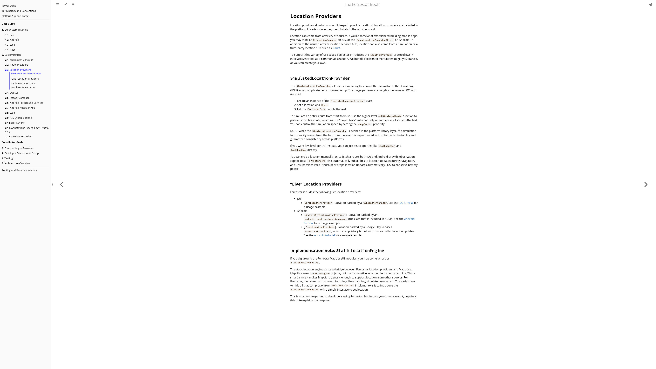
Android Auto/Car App (20, 107)
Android (12, 39)
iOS (9, 34)
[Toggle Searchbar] (73, 4)
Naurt (336, 48)
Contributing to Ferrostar (17, 148)
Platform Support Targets (16, 16)
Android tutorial (324, 235)
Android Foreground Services (24, 102)
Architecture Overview (16, 163)
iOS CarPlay (14, 123)
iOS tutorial (406, 203)
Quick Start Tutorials (15, 29)
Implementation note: (23, 85)
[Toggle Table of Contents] (57, 4)
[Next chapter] (645, 184)
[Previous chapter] (61, 184)
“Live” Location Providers (25, 78)
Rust (10, 49)
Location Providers (18, 69)
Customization (11, 54)
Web (10, 44)
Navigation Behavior (19, 59)
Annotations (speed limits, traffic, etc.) (27, 129)
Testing (7, 158)
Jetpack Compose (17, 97)
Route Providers (16, 64)
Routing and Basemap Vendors (19, 170)
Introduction (9, 6)
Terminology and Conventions (19, 10)
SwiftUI (11, 92)
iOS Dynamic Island (18, 117)
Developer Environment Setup (20, 153)
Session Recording (18, 136)
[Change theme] (65, 4)
